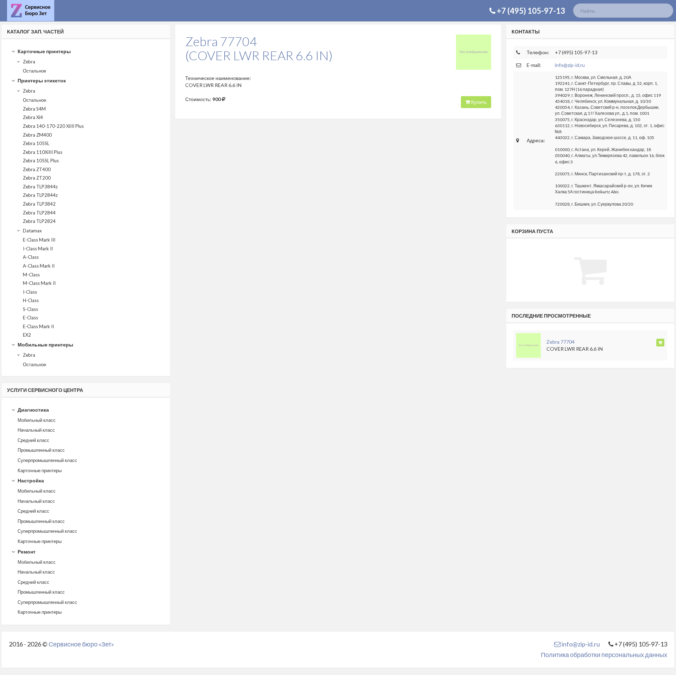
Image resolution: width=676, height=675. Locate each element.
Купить (478, 102)
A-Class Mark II (39, 266)
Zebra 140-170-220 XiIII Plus (53, 126)
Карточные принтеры (44, 51)
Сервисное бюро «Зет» (81, 644)
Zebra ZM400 (37, 135)
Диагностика (33, 410)
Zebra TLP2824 (39, 221)
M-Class (31, 274)
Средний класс (33, 440)
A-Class (31, 257)
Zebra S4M (34, 109)
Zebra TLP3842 (39, 204)
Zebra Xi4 (33, 117)
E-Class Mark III (39, 240)
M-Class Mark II (39, 283)
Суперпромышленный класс (47, 460)
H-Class (31, 300)
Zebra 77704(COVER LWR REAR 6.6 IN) (259, 48)
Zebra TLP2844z (40, 195)
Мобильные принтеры (45, 345)
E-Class (30, 317)
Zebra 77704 (560, 342)
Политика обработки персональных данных (604, 654)
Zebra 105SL (36, 143)
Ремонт (26, 552)
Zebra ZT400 (37, 169)
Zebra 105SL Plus (41, 160)
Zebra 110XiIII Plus (42, 152)
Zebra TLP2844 (39, 212)
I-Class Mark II (38, 248)
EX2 (27, 335)
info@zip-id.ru (570, 65)
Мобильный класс (37, 420)
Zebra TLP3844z (40, 186)
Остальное (34, 71)
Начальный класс (36, 430)
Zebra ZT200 (37, 178)
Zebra (28, 61)
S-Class (30, 309)
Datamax (32, 230)
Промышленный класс (41, 450)
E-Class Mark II (38, 326)
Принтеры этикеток (41, 80)
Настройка (30, 480)
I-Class (30, 292)
